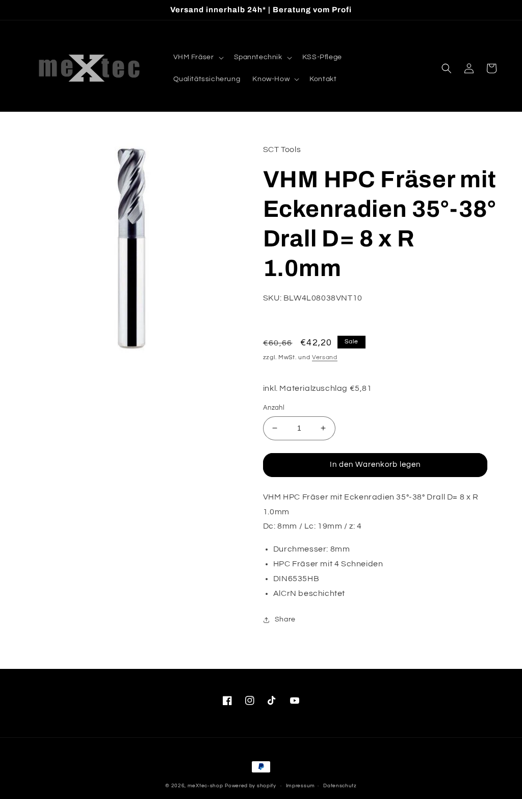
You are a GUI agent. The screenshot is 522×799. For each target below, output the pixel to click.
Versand (324, 357)
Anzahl (273, 407)
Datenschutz (340, 785)
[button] (197, 57)
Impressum (300, 785)
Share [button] (285, 619)
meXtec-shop (205, 785)
